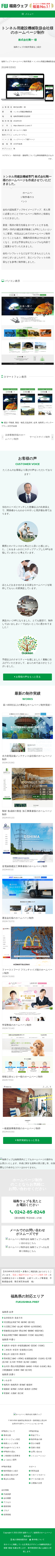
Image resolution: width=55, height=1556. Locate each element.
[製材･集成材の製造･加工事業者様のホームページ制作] (27, 805)
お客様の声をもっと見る (28, 677)
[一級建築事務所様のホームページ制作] (27, 1122)
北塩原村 (28, 423)
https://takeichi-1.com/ (21, 125)
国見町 (34, 1346)
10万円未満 (17, 144)
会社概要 (7, 1498)
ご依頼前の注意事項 (12, 1456)
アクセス (7, 1502)
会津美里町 (36, 1327)
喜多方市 (19, 1318)
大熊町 (14, 1393)
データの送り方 (37, 1479)
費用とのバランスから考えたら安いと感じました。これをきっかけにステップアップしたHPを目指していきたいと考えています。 (27, 549)
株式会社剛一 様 (19, 107)
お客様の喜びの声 (11, 1475)
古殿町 (33, 1362)
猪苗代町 (39, 1331)
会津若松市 (9, 1318)
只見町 (31, 1335)
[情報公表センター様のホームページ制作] (27, 1070)
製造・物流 (19, 423)
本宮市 (16, 1350)
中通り (12, 1339)
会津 (35, 423)
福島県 (41, 423)
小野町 (20, 1359)
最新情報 (7, 1506)
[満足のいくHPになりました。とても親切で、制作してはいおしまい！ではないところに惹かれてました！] (27, 614)
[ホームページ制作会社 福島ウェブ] (28, 1414)
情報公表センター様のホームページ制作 (22, 1076)
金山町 (20, 1327)
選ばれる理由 (9, 1479)
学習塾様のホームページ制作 (16, 1025)
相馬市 (7, 1385)
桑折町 (27, 1346)
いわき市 (8, 1380)
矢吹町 (43, 1366)
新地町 (23, 1385)
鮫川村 (28, 1370)
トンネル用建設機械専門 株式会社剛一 (27, 176)
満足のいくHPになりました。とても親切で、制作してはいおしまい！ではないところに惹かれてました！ (27, 623)
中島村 (36, 1366)
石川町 (6, 1362)
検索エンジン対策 (11, 1443)
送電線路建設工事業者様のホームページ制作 (24, 866)
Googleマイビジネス (12, 1448)
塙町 (22, 1370)
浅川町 (26, 1362)
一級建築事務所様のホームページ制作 (21, 1128)
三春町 (13, 1359)
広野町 (34, 1389)
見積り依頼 (35, 1448)
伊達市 (14, 1346)
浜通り (12, 1374)
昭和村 (27, 1327)
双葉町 (7, 1393)
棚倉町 (10, 1370)
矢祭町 (16, 1370)
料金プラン (35, 1435)
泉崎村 (29, 1366)
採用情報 (7, 1515)
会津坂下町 (15, 1322)
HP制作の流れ (9, 1452)
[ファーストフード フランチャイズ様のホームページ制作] (27, 963)
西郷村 (22, 1366)
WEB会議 (35, 1471)
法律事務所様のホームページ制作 (15, 437)
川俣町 (41, 1346)
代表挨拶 (7, 1494)
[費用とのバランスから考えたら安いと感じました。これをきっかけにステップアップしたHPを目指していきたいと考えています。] (27, 540)
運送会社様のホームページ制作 (18, 918)
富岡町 (14, 1389)
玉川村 (13, 1362)
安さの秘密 (35, 1443)
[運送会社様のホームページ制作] (27, 912)
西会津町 (23, 1331)
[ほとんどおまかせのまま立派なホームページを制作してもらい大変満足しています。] (27, 579)
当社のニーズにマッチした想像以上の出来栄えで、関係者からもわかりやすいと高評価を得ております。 (27, 510)
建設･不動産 (9, 423)
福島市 (7, 1346)
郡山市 (7, 1354)
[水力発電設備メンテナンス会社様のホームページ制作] (27, 750)
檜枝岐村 (23, 1335)
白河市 (7, 1366)
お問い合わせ (36, 1452)
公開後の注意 (36, 1483)
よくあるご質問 (10, 1460)
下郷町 (15, 1335)
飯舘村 (29, 1385)
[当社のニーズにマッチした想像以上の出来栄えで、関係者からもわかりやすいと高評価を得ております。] (27, 501)
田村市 (23, 1354)
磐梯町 (31, 1331)
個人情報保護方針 (20, 1539)
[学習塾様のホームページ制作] (27, 1019)
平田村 (19, 1362)
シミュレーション (38, 1456)
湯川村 (31, 1322)
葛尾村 (27, 1389)
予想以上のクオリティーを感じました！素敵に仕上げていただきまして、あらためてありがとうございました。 (27, 662)
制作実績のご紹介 (11, 1471)
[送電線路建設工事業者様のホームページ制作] (27, 860)
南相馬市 (15, 1385)
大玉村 (29, 1350)
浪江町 (21, 1393)
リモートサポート (38, 1475)
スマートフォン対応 (12, 1439)
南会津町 (39, 1335)
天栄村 (41, 1359)
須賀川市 (15, 1354)
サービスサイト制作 (40, 437)
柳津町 (24, 1322)
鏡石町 (34, 1359)
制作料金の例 (36, 1439)
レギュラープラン (20, 135)
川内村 (21, 1389)
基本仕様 (7, 1435)
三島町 (13, 1327)
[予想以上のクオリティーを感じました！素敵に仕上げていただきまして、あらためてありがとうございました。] (27, 653)
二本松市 (8, 1350)
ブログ (6, 1510)
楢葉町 (7, 1389)
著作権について (38, 1539)
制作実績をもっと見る (27, 1140)
